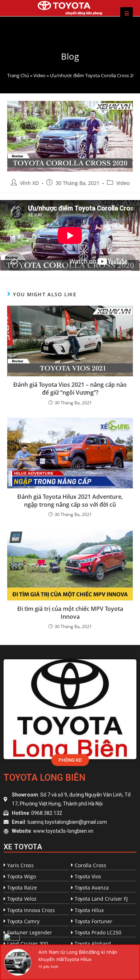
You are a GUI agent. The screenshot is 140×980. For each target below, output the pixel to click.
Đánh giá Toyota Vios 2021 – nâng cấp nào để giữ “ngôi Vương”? (70, 388)
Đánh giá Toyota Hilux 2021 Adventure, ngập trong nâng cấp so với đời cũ (70, 500)
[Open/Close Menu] (126, 13)
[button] (70, 760)
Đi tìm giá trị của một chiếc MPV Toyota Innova (70, 613)
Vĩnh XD (29, 183)
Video (39, 75)
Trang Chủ (18, 75)
